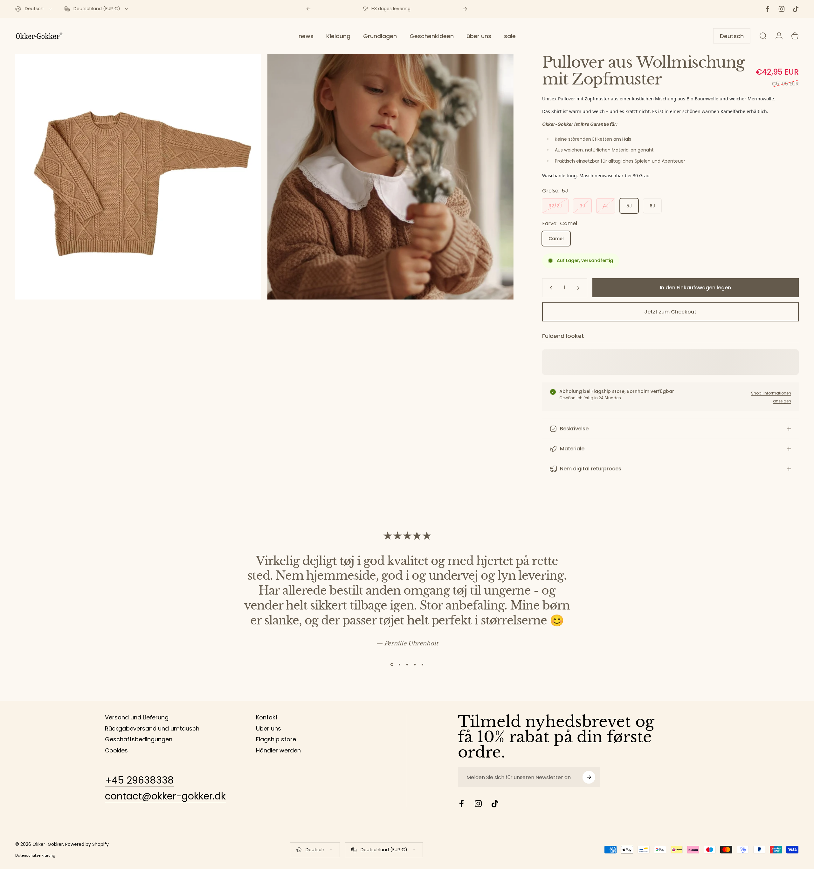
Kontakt (267, 717)
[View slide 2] (399, 664)
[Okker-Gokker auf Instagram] (478, 803)
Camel (556, 238)
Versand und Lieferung (137, 717)
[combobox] (33, 9)
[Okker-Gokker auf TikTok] (495, 803)
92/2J (555, 206)
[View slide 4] (414, 664)
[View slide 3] (407, 664)
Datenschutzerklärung (35, 855)
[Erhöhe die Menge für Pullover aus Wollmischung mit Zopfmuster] (579, 288)
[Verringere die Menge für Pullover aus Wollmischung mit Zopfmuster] (549, 288)
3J (582, 206)
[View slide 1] (392, 664)
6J (652, 206)
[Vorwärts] (465, 9)
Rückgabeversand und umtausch (152, 728)
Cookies (116, 750)
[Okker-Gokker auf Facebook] (462, 803)
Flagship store (276, 739)
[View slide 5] (422, 664)
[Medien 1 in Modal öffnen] (390, 177)
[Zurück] (308, 9)
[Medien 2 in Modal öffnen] (138, 177)
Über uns (268, 728)
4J (606, 206)
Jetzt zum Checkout (670, 311)
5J (629, 206)
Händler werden (278, 750)
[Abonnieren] (589, 777)
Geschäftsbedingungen (138, 739)
